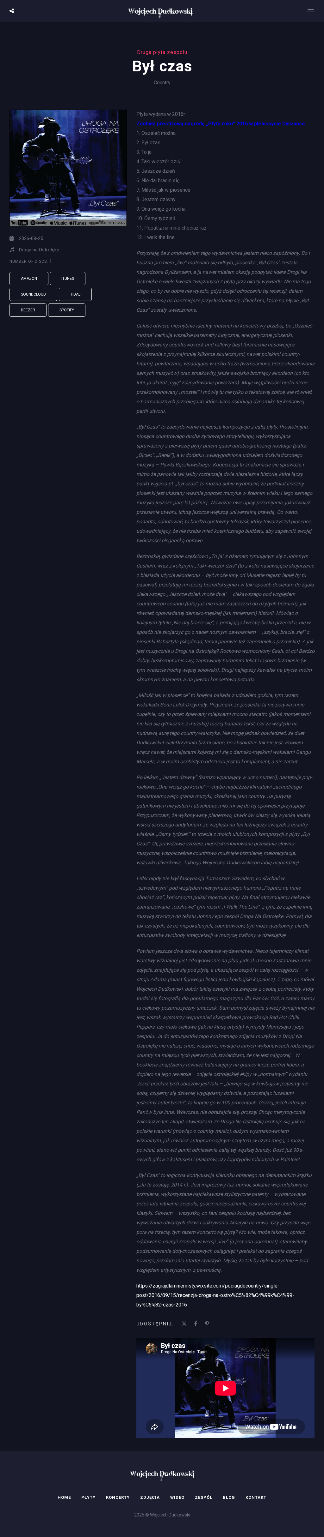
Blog (229, 1497)
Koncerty (118, 1497)
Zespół (203, 1497)
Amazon (29, 278)
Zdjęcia (150, 1497)
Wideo (177, 1497)
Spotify (66, 310)
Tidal (75, 294)
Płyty (88, 1497)
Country (162, 83)
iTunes (67, 278)
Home (64, 1497)
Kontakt (256, 1497)
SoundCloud (33, 294)
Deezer (28, 310)
